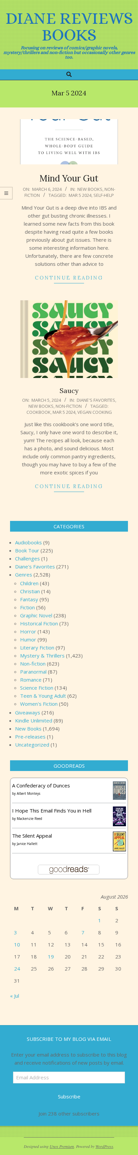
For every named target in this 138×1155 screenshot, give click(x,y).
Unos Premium (62, 1146)
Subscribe (69, 1096)
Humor (28, 639)
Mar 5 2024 (80, 195)
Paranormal (33, 671)
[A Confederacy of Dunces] (119, 785)
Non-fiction (69, 406)
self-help (103, 195)
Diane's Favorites (96, 400)
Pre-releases (30, 736)
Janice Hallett (27, 843)
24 (17, 968)
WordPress (104, 1146)
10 (17, 944)
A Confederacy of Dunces (41, 785)
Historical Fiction (39, 623)
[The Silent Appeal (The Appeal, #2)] (119, 835)
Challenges (27, 558)
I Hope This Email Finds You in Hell (51, 810)
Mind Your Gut (69, 178)
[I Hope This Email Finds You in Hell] (119, 810)
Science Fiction (36, 687)
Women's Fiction (39, 703)
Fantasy (29, 599)
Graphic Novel (36, 615)
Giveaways (27, 712)
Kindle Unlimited (33, 720)
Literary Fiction (37, 647)
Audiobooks (28, 542)
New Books (89, 189)
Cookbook (38, 412)
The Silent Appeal (32, 835)
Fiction (27, 607)
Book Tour (27, 550)
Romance (31, 679)
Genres (23, 574)
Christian (30, 591)
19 (51, 956)
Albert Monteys (28, 793)
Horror (28, 631)
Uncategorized (32, 744)
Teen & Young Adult (43, 695)
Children (29, 583)
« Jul (14, 995)
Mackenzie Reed (29, 818)
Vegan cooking (94, 412)
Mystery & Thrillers (42, 655)
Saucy (69, 390)
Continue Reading (69, 278)
